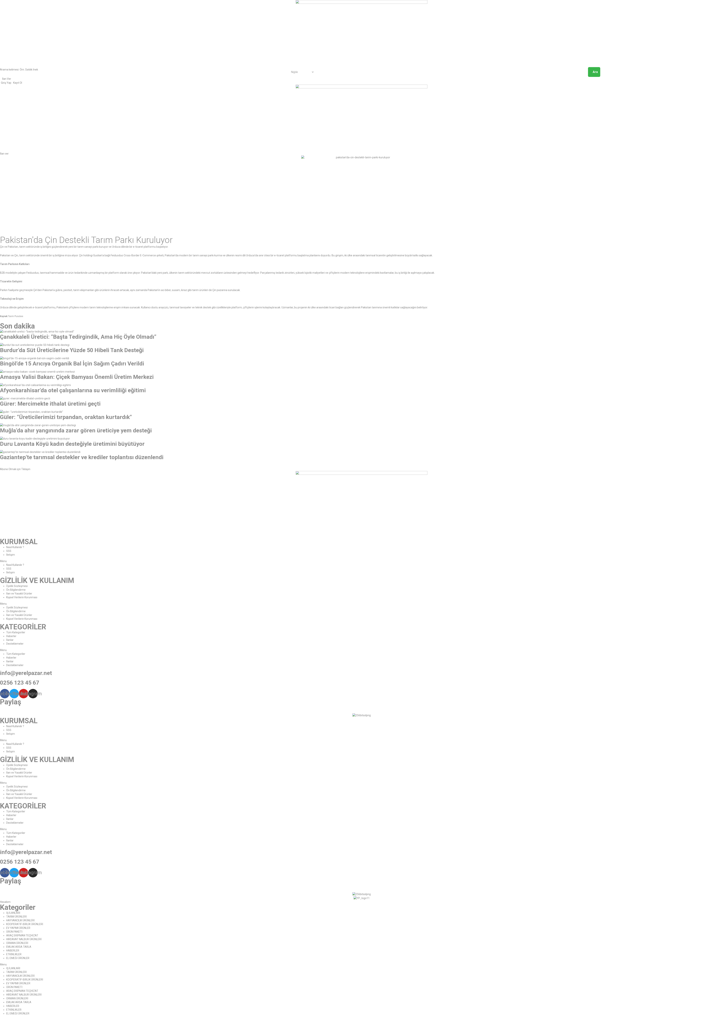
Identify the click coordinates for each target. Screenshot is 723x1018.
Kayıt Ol (17, 82)
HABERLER (12, 950)
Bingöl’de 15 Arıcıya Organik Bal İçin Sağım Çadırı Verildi (72, 363)
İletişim (10, 554)
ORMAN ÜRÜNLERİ (17, 942)
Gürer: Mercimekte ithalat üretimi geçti (50, 403)
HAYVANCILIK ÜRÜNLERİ (20, 920)
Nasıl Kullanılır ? (15, 547)
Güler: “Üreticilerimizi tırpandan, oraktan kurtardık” (66, 417)
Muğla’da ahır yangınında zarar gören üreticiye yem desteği (76, 430)
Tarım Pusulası (15, 316)
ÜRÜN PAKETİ (14, 931)
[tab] (361, 467)
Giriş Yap (6, 82)
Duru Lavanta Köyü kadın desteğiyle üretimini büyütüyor (72, 443)
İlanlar (10, 639)
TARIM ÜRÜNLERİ (16, 916)
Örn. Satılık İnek (29, 69)
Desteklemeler (15, 643)
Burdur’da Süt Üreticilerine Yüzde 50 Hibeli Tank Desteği (72, 350)
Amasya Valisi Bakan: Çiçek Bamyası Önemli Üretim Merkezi (77, 377)
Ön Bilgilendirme (16, 589)
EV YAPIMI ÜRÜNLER (18, 927)
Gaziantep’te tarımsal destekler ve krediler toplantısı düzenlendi (81, 457)
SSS (8, 550)
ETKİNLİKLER (13, 954)
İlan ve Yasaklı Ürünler (19, 593)
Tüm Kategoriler (15, 632)
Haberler (11, 636)
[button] (4, 153)
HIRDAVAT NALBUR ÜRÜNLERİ (24, 939)
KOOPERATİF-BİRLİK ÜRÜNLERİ (24, 924)
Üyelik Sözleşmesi (17, 586)
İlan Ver (6, 78)
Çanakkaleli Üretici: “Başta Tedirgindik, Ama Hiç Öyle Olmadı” (78, 336)
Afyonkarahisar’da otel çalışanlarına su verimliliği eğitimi (73, 390)
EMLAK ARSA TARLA (18, 946)
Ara (595, 72)
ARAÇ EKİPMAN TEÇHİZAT (22, 935)
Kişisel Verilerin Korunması (21, 597)
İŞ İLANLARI (13, 912)
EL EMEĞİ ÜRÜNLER (17, 958)
